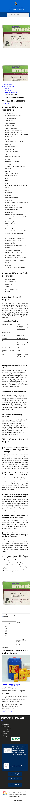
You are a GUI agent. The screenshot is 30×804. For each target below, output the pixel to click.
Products (8, 90)
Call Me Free (16, 784)
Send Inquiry (8, 84)
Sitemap (5, 736)
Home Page (6, 726)
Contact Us (5, 733)
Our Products (6, 731)
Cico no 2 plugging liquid (11, 685)
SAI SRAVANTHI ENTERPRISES (16, 8)
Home (7, 88)
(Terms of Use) (17, 793)
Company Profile (7, 729)
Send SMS (16, 778)
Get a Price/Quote (7, 104)
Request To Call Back (8, 86)
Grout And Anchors (11, 92)
